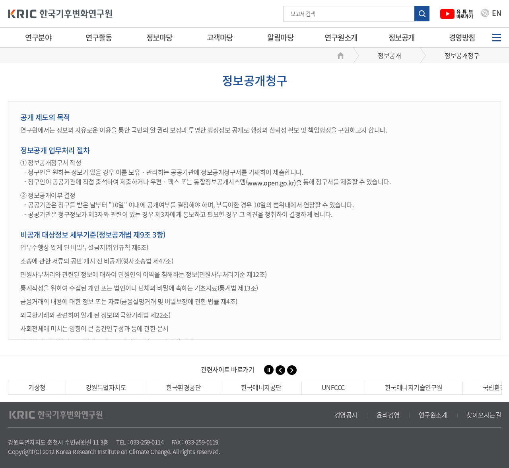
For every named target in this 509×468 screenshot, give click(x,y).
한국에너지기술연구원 (414, 387)
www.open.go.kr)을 (274, 182)
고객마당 (220, 37)
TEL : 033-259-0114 (139, 442)
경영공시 (345, 414)
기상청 (37, 387)
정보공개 (402, 37)
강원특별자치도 (106, 387)
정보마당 (159, 37)
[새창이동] (456, 14)
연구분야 (38, 37)
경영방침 (462, 37)
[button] (280, 370)
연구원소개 (340, 37)
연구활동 (98, 37)
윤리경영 (388, 414)
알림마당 (280, 37)
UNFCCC (333, 387)
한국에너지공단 (261, 387)
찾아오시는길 (483, 414)
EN (495, 14)
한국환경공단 (183, 387)
